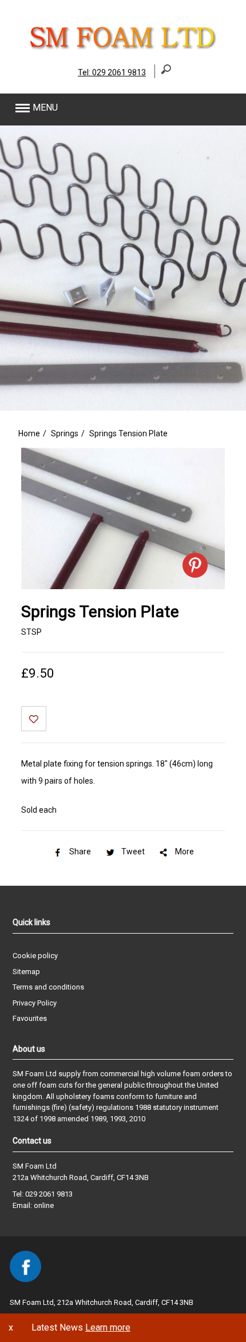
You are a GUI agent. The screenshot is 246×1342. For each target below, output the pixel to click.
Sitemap (26, 971)
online (44, 1205)
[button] (100, 108)
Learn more (107, 1327)
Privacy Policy (35, 1003)
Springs (64, 433)
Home (29, 433)
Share (80, 851)
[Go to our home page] (123, 48)
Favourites (30, 1018)
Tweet (133, 851)
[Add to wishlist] (34, 720)
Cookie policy (35, 955)
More (184, 851)
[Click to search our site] (162, 71)
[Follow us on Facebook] (25, 1266)
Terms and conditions (48, 987)
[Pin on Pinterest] (195, 565)
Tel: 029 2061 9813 (112, 72)
